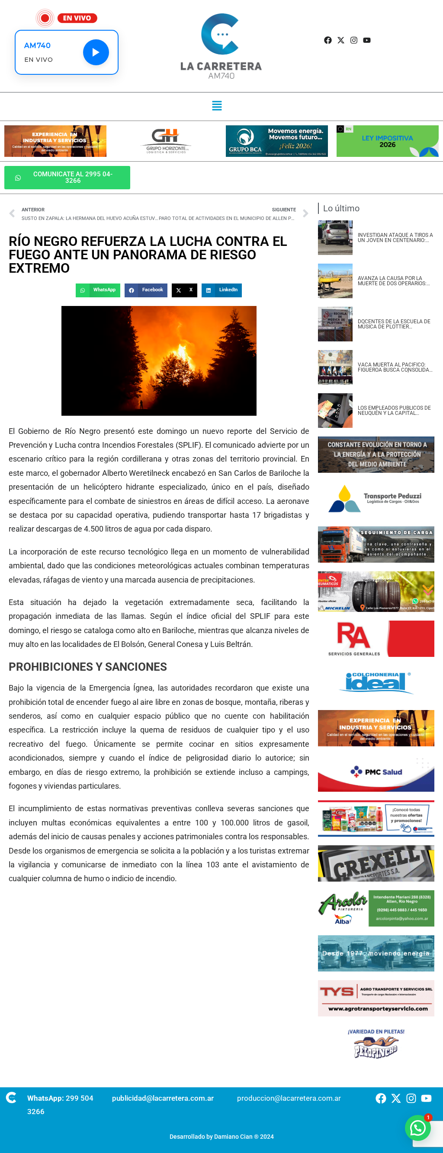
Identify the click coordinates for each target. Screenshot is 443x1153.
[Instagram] (354, 40)
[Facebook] (327, 40)
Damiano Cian (233, 1136)
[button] (217, 106)
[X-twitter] (340, 40)
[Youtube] (367, 40)
